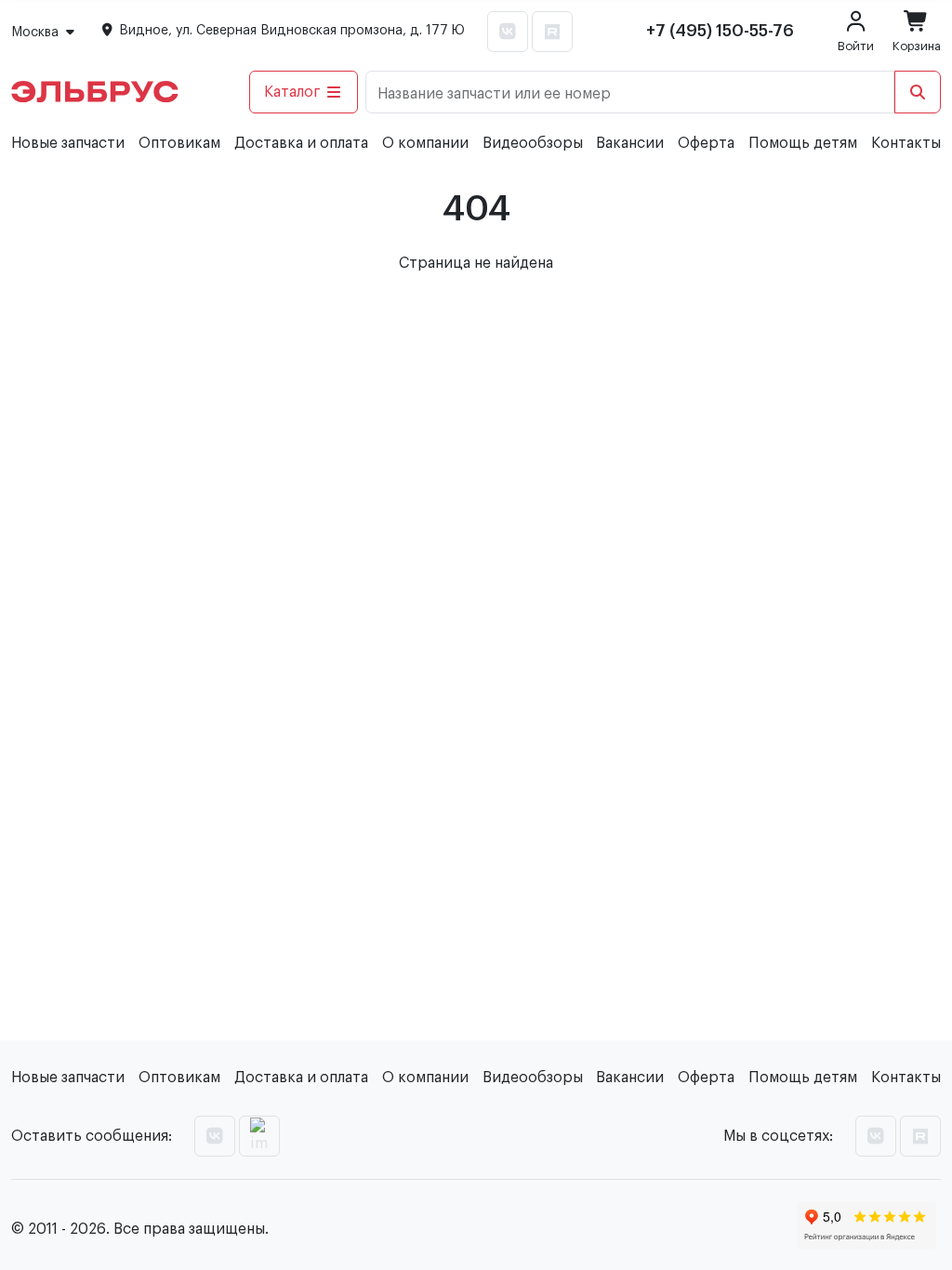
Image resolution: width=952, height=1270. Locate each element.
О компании (425, 143)
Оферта (706, 143)
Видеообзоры (533, 143)
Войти (856, 46)
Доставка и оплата (301, 143)
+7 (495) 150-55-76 (720, 30)
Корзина (916, 46)
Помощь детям (802, 143)
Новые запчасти (68, 143)
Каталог (292, 92)
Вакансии (630, 143)
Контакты (906, 143)
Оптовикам (179, 143)
